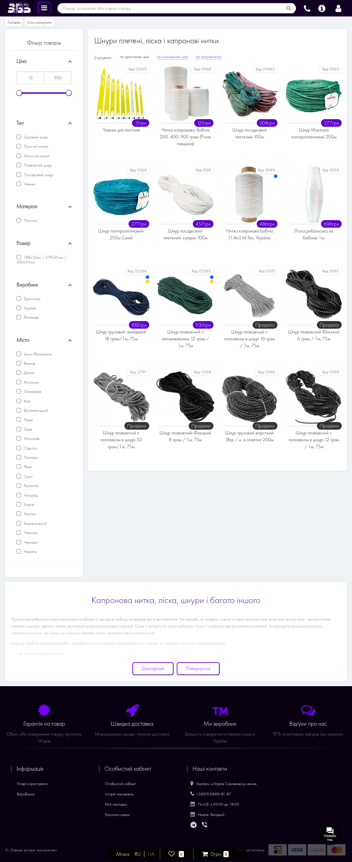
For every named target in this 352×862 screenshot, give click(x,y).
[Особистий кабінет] (338, 7)
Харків (28, 504)
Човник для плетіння (121, 130)
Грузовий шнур (35, 137)
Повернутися (198, 668)
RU (138, 854)
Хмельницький (35, 523)
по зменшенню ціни (172, 56)
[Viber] (205, 825)
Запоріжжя (32, 391)
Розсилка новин (117, 814)
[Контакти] (307, 7)
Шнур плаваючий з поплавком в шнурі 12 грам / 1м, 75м (313, 440)
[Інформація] (322, 7)
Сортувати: (103, 57)
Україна (29, 308)
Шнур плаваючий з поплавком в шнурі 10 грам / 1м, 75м (249, 339)
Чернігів (29, 551)
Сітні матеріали (39, 22)
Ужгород (30, 495)
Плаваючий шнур (37, 165)
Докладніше (153, 668)
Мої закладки (116, 804)
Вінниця (29, 363)
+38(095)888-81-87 (213, 794)
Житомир (31, 382)
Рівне (27, 466)
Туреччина (31, 298)
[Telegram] (193, 825)
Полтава (30, 457)
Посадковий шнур (38, 174)
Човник (29, 184)
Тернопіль (31, 485)
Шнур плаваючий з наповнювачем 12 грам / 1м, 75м (185, 339)
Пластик (30, 220)
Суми (28, 476)
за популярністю (209, 56)
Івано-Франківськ (37, 354)
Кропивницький (35, 410)
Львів (27, 429)
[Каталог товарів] (44, 7)
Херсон (29, 513)
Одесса (29, 448)
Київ (26, 401)
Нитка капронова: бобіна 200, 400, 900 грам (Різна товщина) (185, 137)
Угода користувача (32, 783)
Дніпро (28, 372)
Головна (14, 22)
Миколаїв (31, 438)
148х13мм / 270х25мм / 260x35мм (41, 259)
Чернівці (30, 542)
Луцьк (28, 419)
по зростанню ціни (134, 56)
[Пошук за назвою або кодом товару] (289, 8)
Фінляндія (31, 317)
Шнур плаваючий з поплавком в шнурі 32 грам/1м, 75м (121, 440)
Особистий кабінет (120, 783)
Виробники (26, 794)
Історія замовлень (119, 794)
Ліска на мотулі (35, 146)
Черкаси (30, 532)
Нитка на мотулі (36, 156)
